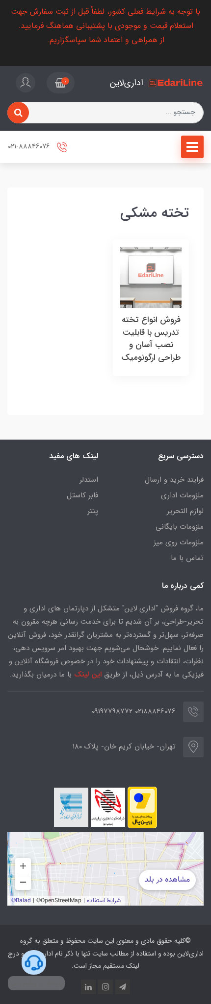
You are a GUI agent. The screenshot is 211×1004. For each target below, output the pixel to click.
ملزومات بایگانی (180, 527)
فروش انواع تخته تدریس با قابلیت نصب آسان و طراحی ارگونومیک (151, 338)
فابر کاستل (82, 495)
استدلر (88, 480)
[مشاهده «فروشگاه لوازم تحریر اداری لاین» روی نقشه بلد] (105, 869)
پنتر (92, 511)
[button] (61, 82)
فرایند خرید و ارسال (174, 480)
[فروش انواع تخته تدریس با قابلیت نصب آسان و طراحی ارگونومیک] (151, 277)
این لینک (88, 674)
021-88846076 (30, 146)
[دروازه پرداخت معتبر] (142, 807)
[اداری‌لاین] (176, 83)
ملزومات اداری (182, 495)
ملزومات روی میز (179, 542)
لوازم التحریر (185, 511)
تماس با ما (187, 558)
